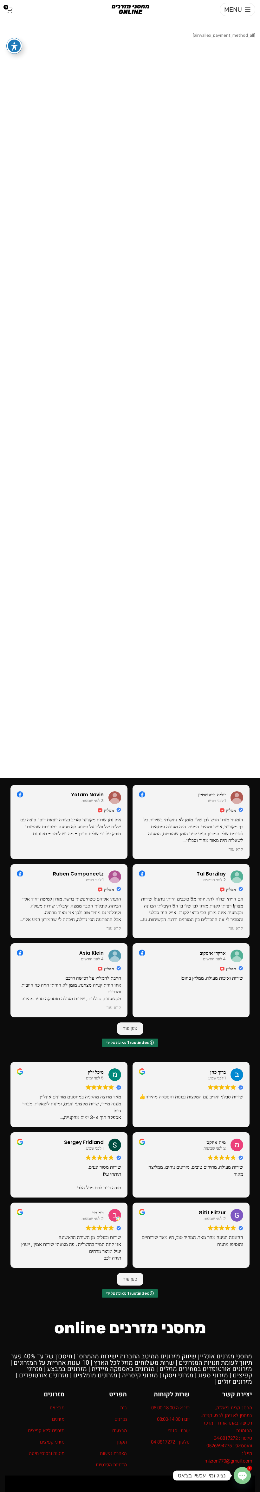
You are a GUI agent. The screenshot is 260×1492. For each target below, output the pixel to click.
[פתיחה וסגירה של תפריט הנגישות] (14, 46)
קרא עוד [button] (236, 849)
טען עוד (130, 1028)
